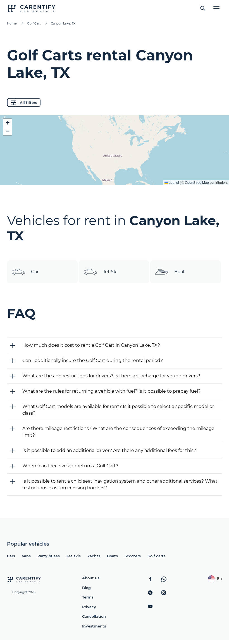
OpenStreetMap (197, 182)
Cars (11, 556)
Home (12, 23)
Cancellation (94, 616)
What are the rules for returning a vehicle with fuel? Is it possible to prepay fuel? (111, 391)
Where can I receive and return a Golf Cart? (70, 465)
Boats (112, 556)
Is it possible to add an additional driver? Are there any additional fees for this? (109, 450)
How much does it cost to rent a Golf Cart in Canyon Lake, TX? (91, 345)
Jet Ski (110, 271)
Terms (88, 597)
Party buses (48, 556)
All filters (28, 102)
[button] (7, 123)
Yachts (93, 556)
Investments (94, 626)
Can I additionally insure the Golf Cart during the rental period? (92, 360)
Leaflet (173, 182)
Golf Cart (33, 23)
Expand (115, 176)
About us (90, 578)
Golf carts (156, 556)
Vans (26, 556)
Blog (86, 587)
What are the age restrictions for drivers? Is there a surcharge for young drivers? (111, 375)
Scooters (133, 556)
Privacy (89, 607)
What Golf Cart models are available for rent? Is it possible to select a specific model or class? (118, 410)
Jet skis (73, 556)
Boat (179, 271)
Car (35, 271)
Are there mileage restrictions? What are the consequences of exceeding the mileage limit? (118, 432)
